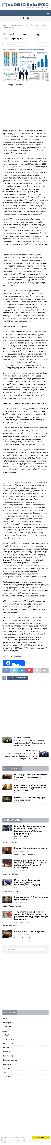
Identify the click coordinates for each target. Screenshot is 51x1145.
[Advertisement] (25, 108)
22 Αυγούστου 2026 (22, 839)
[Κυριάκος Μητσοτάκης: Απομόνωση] (7, 850)
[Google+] (28, 18)
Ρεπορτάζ (6, 1068)
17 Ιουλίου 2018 (21, 793)
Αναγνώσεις (7, 1027)
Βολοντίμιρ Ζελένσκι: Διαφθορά (29, 931)
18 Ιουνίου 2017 (21, 803)
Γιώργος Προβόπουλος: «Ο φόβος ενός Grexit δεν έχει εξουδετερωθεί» (31, 775)
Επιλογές (6, 1035)
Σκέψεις (5, 1072)
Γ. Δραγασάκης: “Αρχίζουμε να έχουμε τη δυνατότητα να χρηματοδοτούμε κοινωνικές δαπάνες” (30, 787)
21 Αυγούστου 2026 (22, 902)
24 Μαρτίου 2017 (21, 780)
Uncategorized (8, 1022)
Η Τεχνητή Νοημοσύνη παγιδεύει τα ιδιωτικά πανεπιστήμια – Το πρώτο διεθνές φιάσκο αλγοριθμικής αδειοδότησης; (31, 864)
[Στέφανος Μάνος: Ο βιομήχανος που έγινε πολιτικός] (7, 899)
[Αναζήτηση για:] (25, 949)
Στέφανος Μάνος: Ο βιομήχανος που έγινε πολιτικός (31, 898)
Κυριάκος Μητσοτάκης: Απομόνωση (30, 848)
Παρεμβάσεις (7, 1047)
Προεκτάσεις (7, 1056)
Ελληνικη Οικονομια (17, 678)
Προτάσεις (6, 1064)
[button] (47, 13)
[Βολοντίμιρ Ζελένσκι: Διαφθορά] (7, 934)
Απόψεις (5, 1031)
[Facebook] (23, 18)
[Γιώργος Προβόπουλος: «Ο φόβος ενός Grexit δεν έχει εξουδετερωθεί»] (7, 776)
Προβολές (6, 1052)
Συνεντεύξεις (7, 1076)
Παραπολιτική (8, 1043)
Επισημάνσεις (8, 1039)
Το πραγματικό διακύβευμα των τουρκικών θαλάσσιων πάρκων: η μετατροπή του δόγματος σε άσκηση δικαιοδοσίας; (31, 915)
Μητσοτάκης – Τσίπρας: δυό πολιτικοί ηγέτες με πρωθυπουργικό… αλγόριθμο (28, 882)
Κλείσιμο (41, 1138)
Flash (4, 1018)
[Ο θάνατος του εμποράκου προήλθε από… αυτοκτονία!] (7, 799)
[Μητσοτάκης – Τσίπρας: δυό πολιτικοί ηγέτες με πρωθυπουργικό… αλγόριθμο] (7, 882)
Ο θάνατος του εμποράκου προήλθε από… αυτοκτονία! (30, 798)
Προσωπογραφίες (9, 1060)
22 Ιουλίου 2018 (10, 44)
